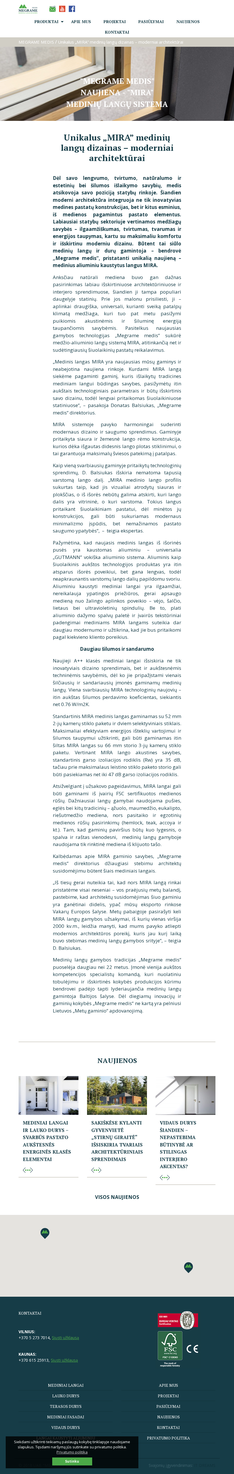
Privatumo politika (168, 1438)
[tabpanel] (117, 78)
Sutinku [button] (72, 1461)
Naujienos (188, 21)
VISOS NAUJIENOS (117, 1197)
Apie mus (81, 21)
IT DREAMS (204, 1465)
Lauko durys (65, 1395)
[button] (188, 1267)
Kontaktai (117, 32)
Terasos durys (66, 1406)
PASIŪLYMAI (151, 21)
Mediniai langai (66, 1385)
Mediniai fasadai (65, 1417)
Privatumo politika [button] (72, 1452)
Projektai (115, 21)
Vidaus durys (65, 1427)
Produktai (46, 21)
